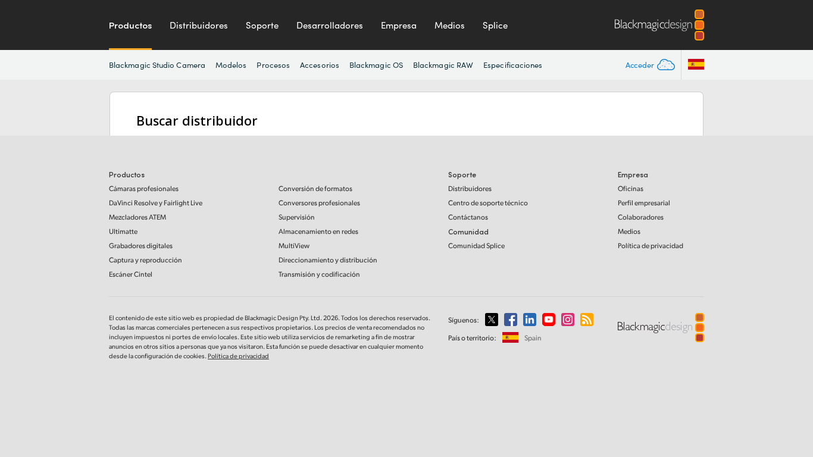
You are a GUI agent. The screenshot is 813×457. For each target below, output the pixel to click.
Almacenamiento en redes (318, 231)
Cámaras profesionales (144, 188)
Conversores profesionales (319, 202)
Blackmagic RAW (443, 65)
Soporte (262, 25)
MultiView (294, 245)
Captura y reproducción (145, 259)
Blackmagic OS (376, 65)
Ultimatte (123, 231)
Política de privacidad (650, 245)
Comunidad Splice (476, 245)
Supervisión (297, 216)
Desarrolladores (329, 25)
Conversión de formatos (315, 188)
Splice (495, 25)
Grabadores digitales (141, 245)
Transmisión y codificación (319, 274)
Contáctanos (468, 216)
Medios (449, 25)
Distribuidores (199, 25)
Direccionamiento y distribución (328, 259)
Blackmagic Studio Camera (157, 65)
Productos (130, 25)
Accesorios (319, 65)
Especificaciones (512, 65)
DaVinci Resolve (155, 202)
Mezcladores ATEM (137, 216)
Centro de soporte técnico (488, 202)
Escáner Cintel (130, 274)
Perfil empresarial (644, 202)
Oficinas (630, 188)
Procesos (273, 65)
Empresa (399, 25)
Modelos (231, 65)
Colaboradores (641, 216)
